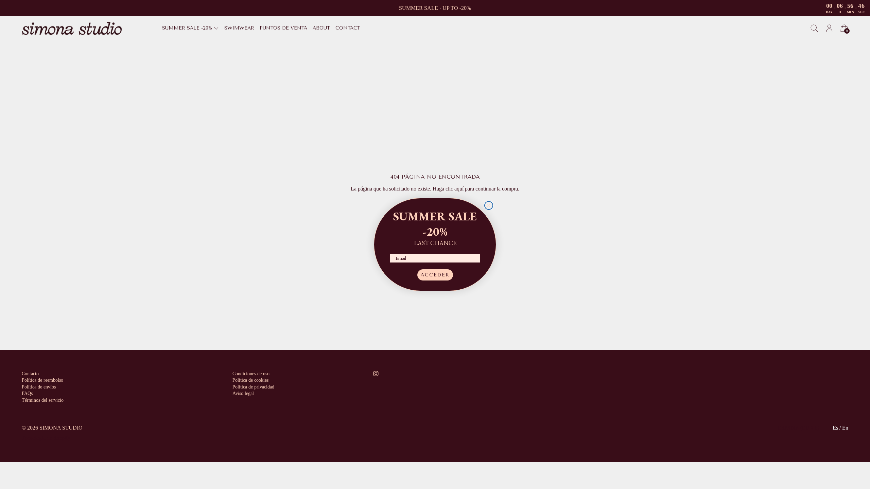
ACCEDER (435, 275)
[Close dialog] (489, 205)
